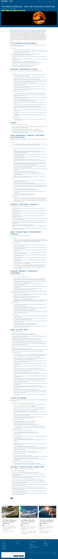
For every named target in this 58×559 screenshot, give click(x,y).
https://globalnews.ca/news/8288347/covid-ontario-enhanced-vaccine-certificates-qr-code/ (26, 424)
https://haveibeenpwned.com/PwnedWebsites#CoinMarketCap (35, 77)
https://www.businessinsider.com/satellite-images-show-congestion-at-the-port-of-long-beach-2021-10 (26, 339)
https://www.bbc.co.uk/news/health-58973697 (38, 404)
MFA (21, 10)
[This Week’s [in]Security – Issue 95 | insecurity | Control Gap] (10, 512)
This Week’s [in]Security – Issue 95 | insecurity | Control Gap (10, 521)
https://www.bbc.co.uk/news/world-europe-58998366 (36, 409)
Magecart (30, 532)
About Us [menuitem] (17, 541)
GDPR (11, 10)
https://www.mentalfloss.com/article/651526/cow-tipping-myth (30, 472)
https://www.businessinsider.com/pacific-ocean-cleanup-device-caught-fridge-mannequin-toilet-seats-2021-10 (30, 379)
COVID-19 (3, 10)
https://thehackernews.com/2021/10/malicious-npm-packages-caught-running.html (25, 297)
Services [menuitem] (39, 1)
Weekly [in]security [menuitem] (32, 544)
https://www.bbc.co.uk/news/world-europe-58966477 (37, 426)
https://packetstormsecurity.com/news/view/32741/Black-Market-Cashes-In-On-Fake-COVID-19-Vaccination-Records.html (30, 456)
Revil (24, 10)
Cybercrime (23, 532)
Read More (17, 535)
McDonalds (45, 532)
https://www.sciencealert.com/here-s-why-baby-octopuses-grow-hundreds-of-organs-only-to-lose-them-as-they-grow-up (30, 390)
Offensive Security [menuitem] (4, 545)
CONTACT (54, 1)
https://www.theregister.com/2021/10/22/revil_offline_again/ (27, 100)
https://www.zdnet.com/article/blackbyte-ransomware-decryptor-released (36, 104)
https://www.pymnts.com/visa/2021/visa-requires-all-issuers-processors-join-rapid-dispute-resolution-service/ (27, 62)
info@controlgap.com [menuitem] (46, 543)
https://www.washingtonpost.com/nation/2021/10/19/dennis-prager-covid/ (24, 417)
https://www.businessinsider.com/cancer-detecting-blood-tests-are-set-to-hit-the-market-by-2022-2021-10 (30, 355)
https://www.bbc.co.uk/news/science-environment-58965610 (35, 480)
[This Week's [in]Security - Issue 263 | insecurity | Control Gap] (47, 512)
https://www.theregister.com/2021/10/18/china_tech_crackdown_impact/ (24, 194)
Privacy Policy (21, 553)
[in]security (15, 10)
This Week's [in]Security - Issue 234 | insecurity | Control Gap (28, 521)
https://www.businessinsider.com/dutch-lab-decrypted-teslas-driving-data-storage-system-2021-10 (30, 265)
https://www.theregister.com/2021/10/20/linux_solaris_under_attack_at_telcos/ (24, 310)
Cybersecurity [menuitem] (4, 543)
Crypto (19, 10)
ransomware (7, 10)
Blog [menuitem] (42, 1)
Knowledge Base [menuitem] (33, 541)
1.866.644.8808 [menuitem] (46, 545)
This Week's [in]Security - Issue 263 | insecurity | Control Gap (47, 521)
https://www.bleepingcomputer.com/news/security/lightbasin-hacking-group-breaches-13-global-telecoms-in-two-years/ (30, 307)
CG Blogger (5, 525)
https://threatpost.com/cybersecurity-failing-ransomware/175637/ (37, 93)
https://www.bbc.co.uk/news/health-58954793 (30, 406)
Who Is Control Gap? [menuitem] (48, 1)
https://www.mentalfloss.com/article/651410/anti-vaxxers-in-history (35, 368)
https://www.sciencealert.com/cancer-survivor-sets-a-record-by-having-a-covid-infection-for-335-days (28, 452)
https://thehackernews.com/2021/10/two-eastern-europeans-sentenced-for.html (24, 324)
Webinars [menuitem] (31, 548)
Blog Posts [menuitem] (31, 545)
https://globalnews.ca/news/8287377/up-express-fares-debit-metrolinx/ (22, 66)
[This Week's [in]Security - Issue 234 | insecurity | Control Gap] (29, 512)
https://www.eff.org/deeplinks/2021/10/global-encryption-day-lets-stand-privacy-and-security (26, 189)
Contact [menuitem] (45, 541)
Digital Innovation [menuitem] (4, 548)
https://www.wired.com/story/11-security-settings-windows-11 (37, 220)
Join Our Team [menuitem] (18, 543)
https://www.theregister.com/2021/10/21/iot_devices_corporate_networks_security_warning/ (24, 334)
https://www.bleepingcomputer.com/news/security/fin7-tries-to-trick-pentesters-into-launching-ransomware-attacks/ (29, 279)
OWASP (34, 532)
